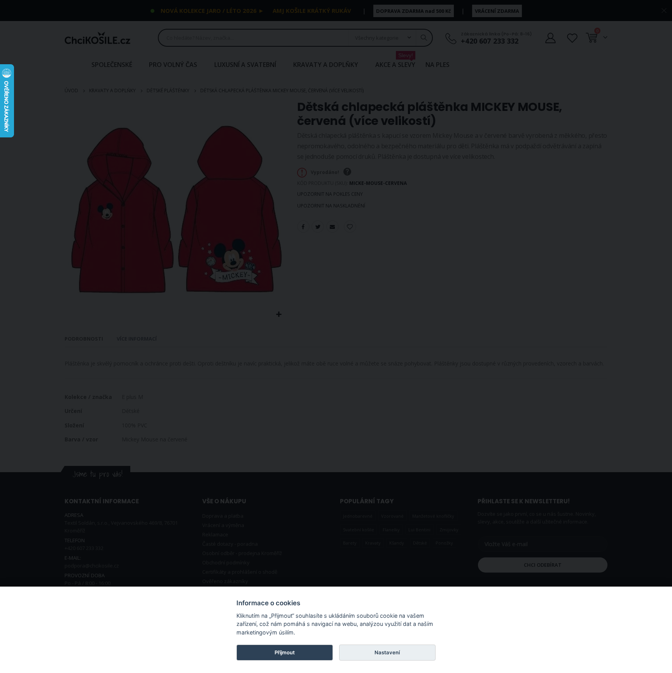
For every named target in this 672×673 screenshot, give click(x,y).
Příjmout (285, 652)
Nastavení (387, 652)
